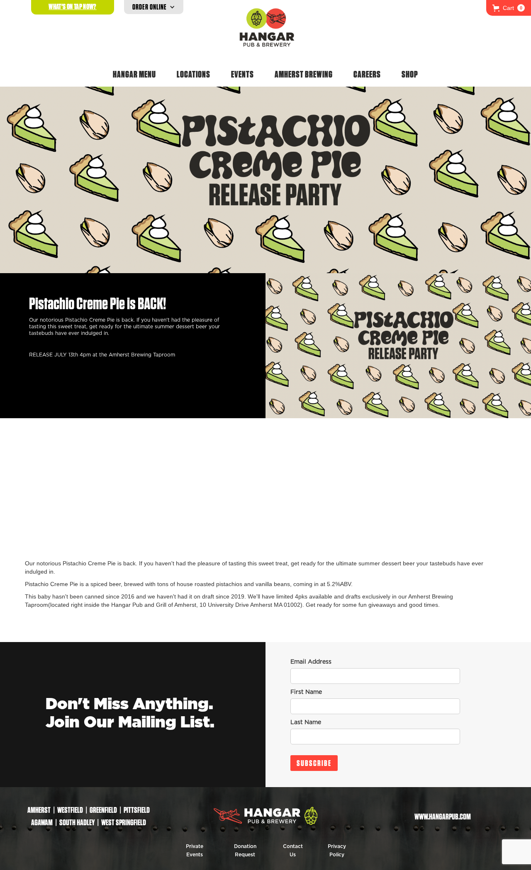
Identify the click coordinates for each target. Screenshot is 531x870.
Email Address (310, 662)
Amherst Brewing (304, 74)
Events (242, 74)
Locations (193, 74)
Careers (367, 74)
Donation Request (245, 850)
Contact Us (293, 850)
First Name (306, 692)
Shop (410, 74)
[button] (508, 8)
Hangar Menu (134, 74)
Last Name (305, 722)
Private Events (194, 850)
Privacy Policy (337, 850)
